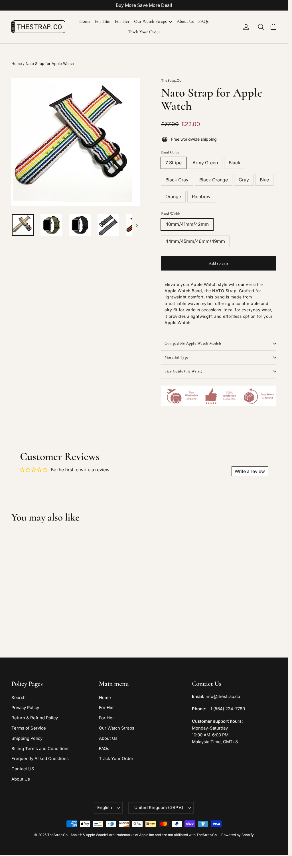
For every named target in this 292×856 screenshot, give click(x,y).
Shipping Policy (26, 738)
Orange (173, 196)
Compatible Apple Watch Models (193, 343)
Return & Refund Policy (34, 717)
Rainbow (201, 196)
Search (18, 697)
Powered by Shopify (237, 835)
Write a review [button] (250, 471)
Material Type (177, 357)
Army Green (205, 162)
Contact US (22, 768)
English (104, 807)
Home (84, 21)
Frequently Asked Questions (40, 758)
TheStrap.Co (171, 80)
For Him (102, 21)
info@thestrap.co (223, 696)
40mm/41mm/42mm (187, 224)
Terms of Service (28, 728)
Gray (244, 180)
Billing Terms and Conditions (40, 748)
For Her (122, 21)
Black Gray (176, 180)
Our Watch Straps (151, 21)
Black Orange (213, 180)
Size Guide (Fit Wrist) (183, 371)
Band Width (170, 214)
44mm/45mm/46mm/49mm (195, 241)
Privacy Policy (25, 707)
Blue (264, 180)
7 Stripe (173, 162)
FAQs (203, 21)
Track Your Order (144, 32)
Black (234, 162)
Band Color (170, 152)
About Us (185, 21)
